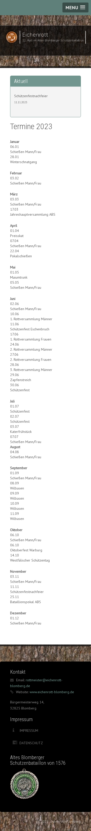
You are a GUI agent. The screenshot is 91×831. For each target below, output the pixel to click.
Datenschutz (31, 743)
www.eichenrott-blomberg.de (52, 692)
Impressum (28, 730)
